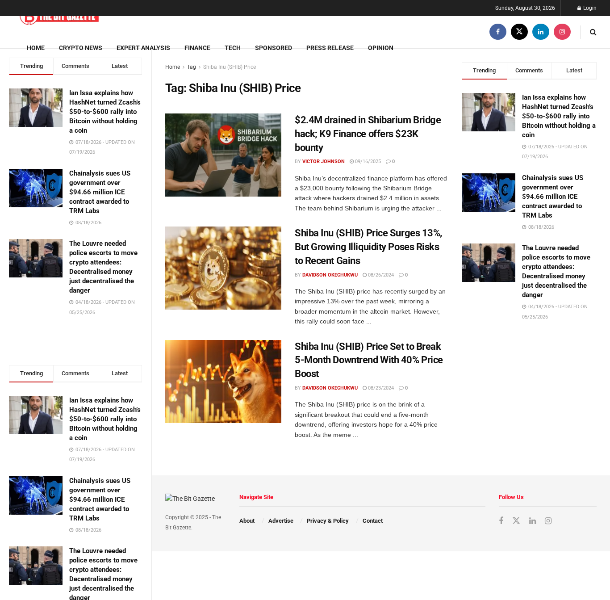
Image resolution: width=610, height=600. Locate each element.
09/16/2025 (367, 161)
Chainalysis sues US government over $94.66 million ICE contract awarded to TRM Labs (99, 192)
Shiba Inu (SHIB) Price (229, 67)
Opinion (380, 47)
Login (589, 8)
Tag (191, 67)
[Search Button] (593, 32)
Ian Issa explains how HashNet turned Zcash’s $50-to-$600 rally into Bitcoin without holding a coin (105, 111)
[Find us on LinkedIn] (540, 32)
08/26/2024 (380, 275)
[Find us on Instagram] (562, 32)
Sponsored (273, 47)
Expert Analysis (143, 47)
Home (36, 47)
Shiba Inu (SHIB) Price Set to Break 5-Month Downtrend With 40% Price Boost (369, 360)
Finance (197, 47)
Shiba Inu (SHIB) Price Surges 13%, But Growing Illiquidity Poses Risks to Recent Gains (368, 246)
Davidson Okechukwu (330, 275)
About (247, 520)
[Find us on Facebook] (497, 32)
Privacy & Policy (328, 520)
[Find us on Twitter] (519, 32)
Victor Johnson (323, 161)
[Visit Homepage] (59, 16)
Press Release (330, 47)
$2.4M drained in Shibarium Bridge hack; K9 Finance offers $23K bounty (368, 133)
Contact (373, 520)
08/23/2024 (380, 388)
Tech (233, 47)
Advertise (280, 520)
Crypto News (80, 47)
